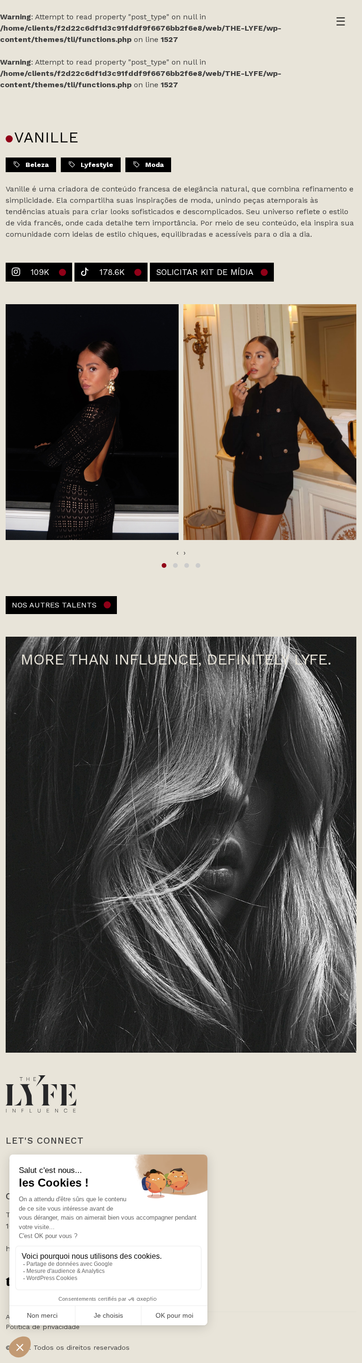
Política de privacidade (43, 1326)
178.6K (112, 272)
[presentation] (177, 552)
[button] (164, 565)
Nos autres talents (54, 604)
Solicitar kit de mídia (205, 272)
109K (40, 272)
